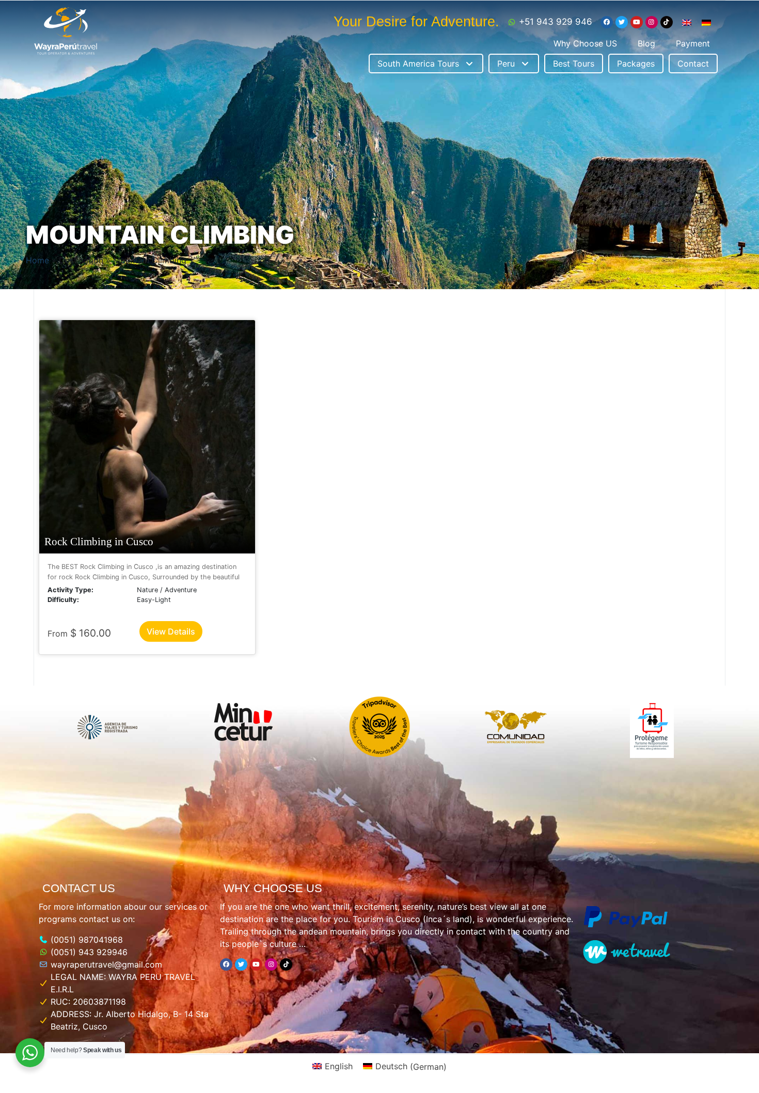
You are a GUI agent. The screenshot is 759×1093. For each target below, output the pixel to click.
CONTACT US (78, 888)
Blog (646, 43)
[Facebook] (606, 22)
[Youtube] (636, 22)
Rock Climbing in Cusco (98, 541)
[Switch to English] (687, 22)
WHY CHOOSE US (273, 888)
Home (37, 260)
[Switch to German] (706, 22)
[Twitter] (621, 22)
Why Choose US (585, 43)
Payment (693, 43)
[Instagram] (651, 22)
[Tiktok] (666, 22)
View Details (171, 631)
